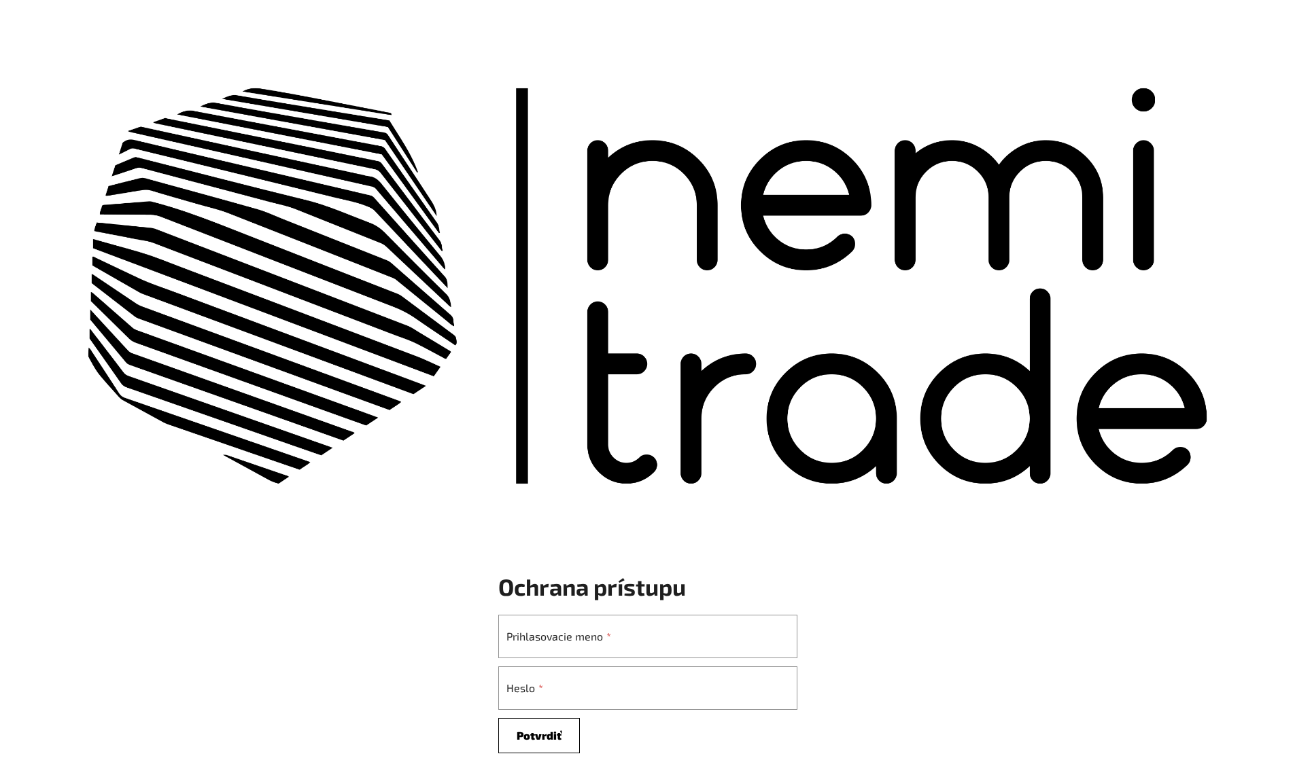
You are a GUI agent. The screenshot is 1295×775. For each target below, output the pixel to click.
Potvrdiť (539, 735)
